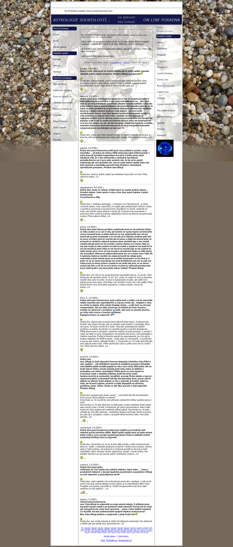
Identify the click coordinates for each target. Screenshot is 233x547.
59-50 (119, 532)
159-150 (129, 531)
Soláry (160, 42)
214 (149, 529)
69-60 (114, 532)
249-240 (113, 529)
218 (135, 529)
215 (146, 529)
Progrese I (162, 61)
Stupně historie (60, 121)
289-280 (87, 529)
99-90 (99, 532)
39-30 (128, 532)
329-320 (133, 528)
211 (89, 531)
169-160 (123, 531)
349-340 (120, 528)
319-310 (139, 528)
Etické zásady (59, 47)
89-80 (104, 532)
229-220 (126, 529)
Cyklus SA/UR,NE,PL (167, 104)
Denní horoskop (60, 28)
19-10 (138, 532)
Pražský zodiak (164, 36)
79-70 (109, 532)
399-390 (87, 528)
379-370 (100, 528)
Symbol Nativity (164, 117)
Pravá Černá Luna (165, 86)
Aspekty (161, 123)
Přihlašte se (111, 540)
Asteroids (161, 135)
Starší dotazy (123, 536)
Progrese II (162, 67)
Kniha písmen (59, 127)
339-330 (126, 528)
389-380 (94, 528)
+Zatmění (57, 115)
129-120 (149, 531)
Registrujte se (125, 540)
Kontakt (56, 59)
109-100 (93, 532)
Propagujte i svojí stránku (164, 31)
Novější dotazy (110, 536)
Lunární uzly (163, 92)
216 (142, 529)
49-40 (124, 532)
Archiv (146, 532)
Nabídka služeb (60, 53)
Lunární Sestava (165, 73)
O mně (56, 35)
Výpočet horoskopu (62, 78)
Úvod (55, 41)
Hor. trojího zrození (166, 110)
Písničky (57, 140)
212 (85, 531)
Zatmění (161, 98)
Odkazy (56, 134)
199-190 (104, 531)
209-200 (97, 531)
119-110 (87, 532)
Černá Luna (162, 79)
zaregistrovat (117, 62)
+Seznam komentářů (63, 103)
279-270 (94, 529)
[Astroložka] (157, 30)
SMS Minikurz (59, 84)
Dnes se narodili (61, 96)
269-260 (100, 529)
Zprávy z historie (61, 109)
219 (131, 529)
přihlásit (127, 62)
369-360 (107, 528)
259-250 (107, 529)
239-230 (120, 529)
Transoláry (162, 49)
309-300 (145, 528)
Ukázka (56, 65)
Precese (161, 129)
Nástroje (57, 72)
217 (139, 529)
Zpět (103, 540)
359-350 (113, 528)
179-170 (116, 531)
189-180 (110, 531)
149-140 (136, 531)
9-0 (142, 532)
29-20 (133, 532)
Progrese (161, 55)
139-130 (142, 531)
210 (92, 531)
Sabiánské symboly (62, 90)
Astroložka (159, 27)
